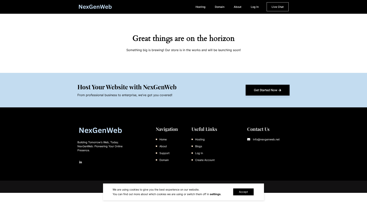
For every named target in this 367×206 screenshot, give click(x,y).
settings (215, 194)
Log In (255, 6)
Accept (243, 191)
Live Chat (278, 6)
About (237, 6)
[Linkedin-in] (80, 162)
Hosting (200, 6)
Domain (219, 6)
